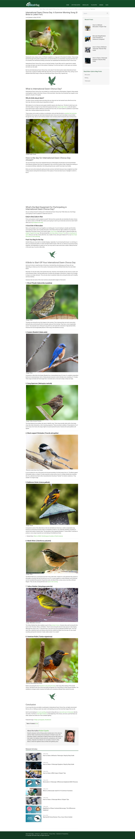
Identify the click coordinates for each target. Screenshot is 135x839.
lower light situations (41, 713)
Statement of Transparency (62, 833)
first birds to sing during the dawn (47, 685)
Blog (107, 4)
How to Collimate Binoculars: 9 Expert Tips (99, 25)
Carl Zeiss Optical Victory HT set (58, 233)
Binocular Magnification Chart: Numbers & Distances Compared (99, 37)
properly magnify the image (32, 233)
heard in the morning (52, 581)
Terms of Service (44, 833)
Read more (92, 9)
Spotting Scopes (76, 4)
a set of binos (53, 231)
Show (36, 723)
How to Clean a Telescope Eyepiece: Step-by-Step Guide (100, 59)
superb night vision (62, 107)
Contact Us (37, 833)
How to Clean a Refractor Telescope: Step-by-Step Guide (100, 48)
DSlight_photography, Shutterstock (42, 719)
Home (67, 4)
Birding (101, 4)
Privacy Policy (52, 833)
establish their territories (71, 113)
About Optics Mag (30, 833)
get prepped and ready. (37, 222)
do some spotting (41, 712)
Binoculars (86, 4)
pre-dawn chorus (55, 625)
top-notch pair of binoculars (67, 712)
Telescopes (94, 4)
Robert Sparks (44, 731)
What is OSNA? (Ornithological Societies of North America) (48, 536)
